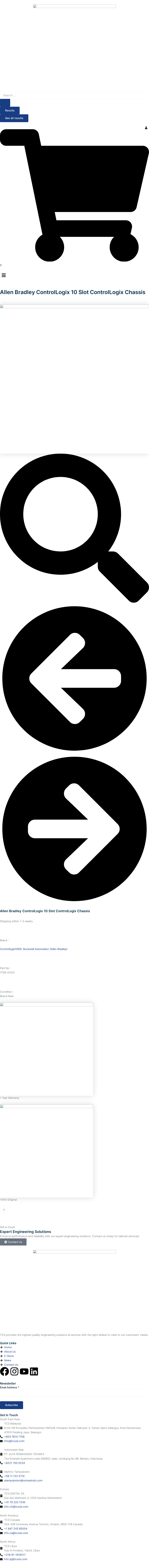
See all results (14, 118)
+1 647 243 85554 (15, 1528)
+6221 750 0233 (14, 1463)
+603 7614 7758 (14, 1436)
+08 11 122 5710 (14, 1476)
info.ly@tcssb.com (15, 1559)
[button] (74, 276)
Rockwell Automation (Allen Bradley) (45, 949)
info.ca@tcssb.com (16, 1533)
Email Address (9, 1387)
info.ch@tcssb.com (16, 1506)
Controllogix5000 (11, 949)
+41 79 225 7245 (14, 1502)
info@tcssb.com (14, 1441)
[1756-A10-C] (74, 379)
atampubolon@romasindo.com (23, 1480)
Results (10, 110)
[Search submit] (5, 103)
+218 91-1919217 (15, 1554)
